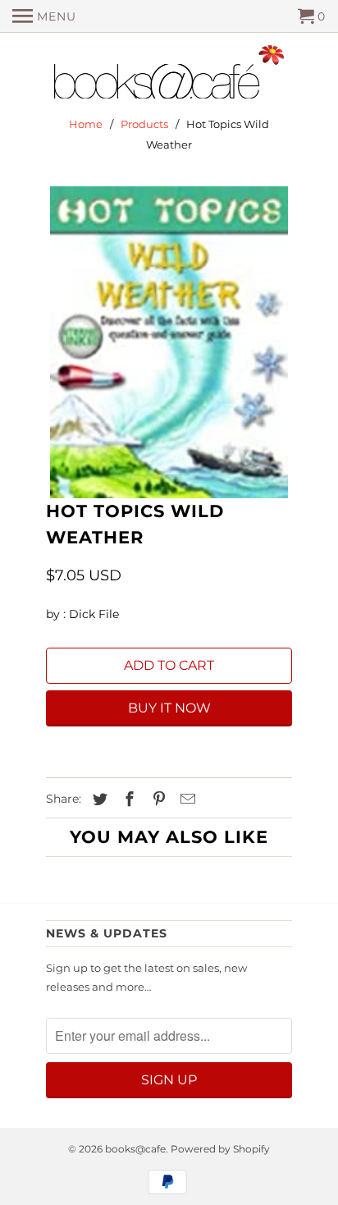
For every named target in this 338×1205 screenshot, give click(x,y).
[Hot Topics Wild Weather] (169, 342)
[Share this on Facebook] (127, 799)
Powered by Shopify (220, 1149)
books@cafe (135, 1149)
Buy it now (169, 708)
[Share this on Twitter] (97, 799)
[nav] (44, 16)
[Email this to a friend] (185, 799)
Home (86, 124)
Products (144, 124)
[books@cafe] (169, 75)
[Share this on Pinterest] (157, 799)
